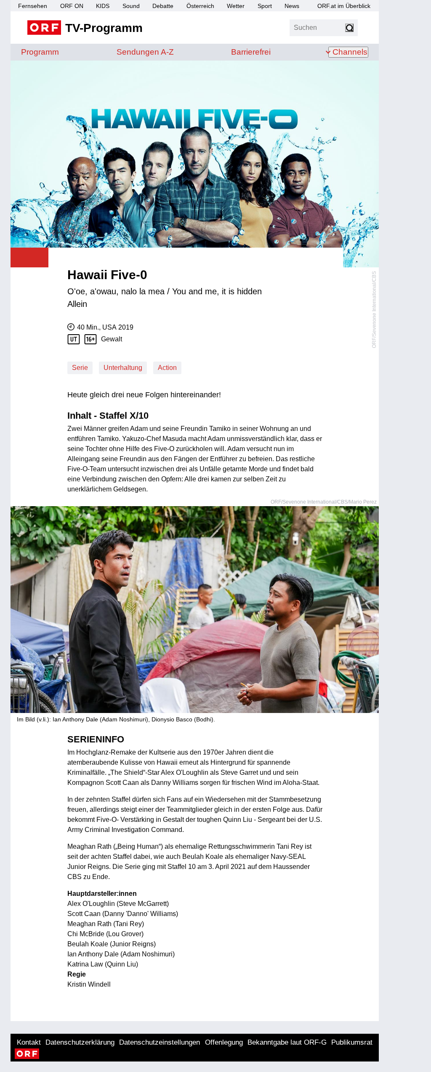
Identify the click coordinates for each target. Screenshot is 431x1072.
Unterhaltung (123, 367)
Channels (350, 52)
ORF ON (71, 6)
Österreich (200, 6)
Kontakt (29, 1042)
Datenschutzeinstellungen (159, 1042)
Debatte (162, 6)
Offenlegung (224, 1042)
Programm (40, 52)
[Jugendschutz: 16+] (92, 339)
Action (167, 367)
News (292, 6)
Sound (131, 6)
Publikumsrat (351, 1042)
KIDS (102, 6)
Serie (80, 367)
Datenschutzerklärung (79, 1042)
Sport (265, 6)
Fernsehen (32, 6)
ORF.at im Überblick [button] (343, 6)
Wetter (236, 6)
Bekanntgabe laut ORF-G (287, 1042)
